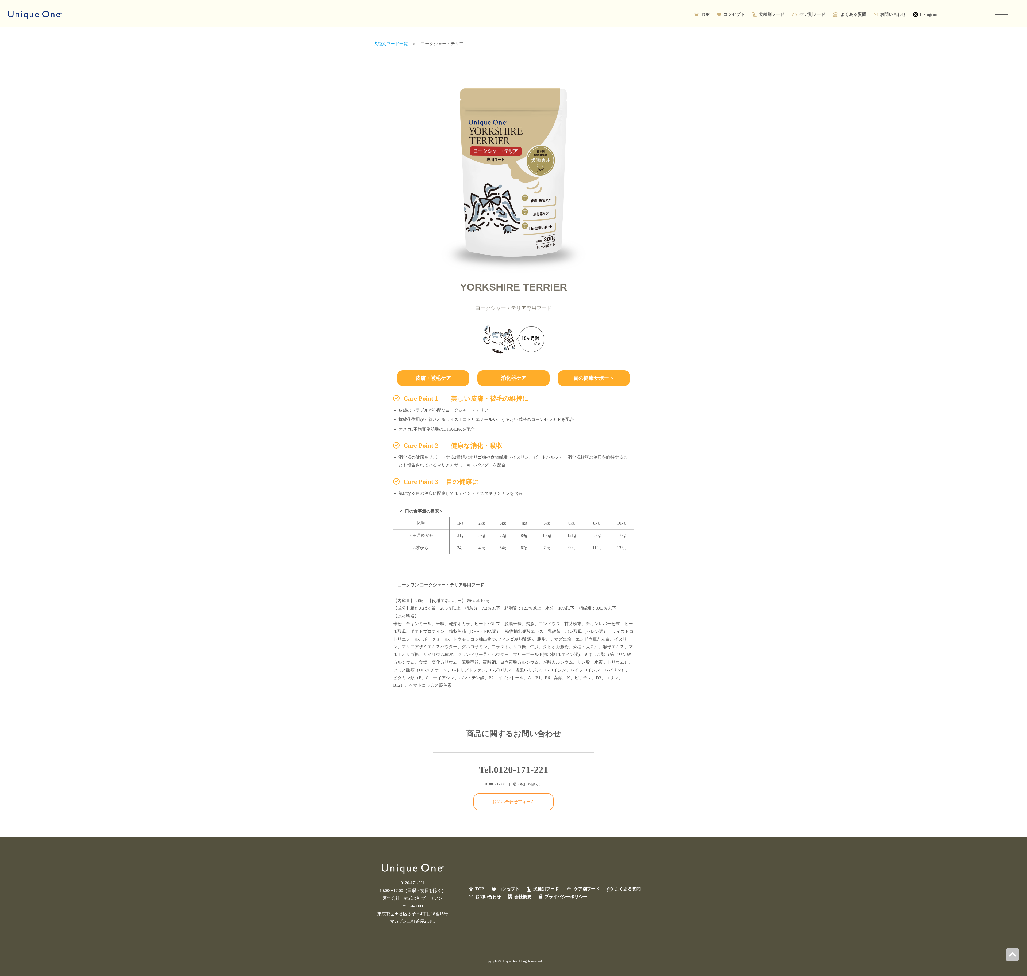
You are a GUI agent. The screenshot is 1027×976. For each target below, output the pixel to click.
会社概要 (522, 896)
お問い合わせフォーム (513, 801)
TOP (705, 14)
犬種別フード (771, 14)
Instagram (929, 14)
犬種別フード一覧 (391, 43)
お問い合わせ (893, 14)
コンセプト (734, 14)
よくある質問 (853, 14)
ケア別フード (812, 14)
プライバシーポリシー (566, 896)
